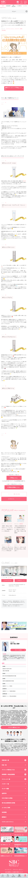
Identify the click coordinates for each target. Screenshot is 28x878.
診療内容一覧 (5, 760)
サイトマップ (8, 869)
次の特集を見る (11, 498)
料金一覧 (4, 765)
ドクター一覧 (5, 784)
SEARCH (21, 3)
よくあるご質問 (6, 807)
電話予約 (13, 876)
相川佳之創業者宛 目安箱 (8, 803)
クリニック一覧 (6, 779)
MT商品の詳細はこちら (13, 487)
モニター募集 (5, 788)
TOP (3, 5)
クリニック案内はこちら (8, 769)
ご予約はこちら (13, 477)
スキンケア (17, 28)
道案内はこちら (21, 580)
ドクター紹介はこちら (14, 727)
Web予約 (19, 876)
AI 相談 (18, 3)
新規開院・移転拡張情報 (8, 774)
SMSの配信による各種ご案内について (14, 872)
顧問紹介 (4, 817)
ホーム (2, 876)
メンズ (24, 5)
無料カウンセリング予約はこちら (13, 88)
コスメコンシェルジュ (10, 28)
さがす (8, 876)
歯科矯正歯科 (13, 6)
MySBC (25, 876)
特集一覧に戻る (17, 494)
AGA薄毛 (19, 5)
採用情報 (4, 812)
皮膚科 (21, 28)
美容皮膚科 (8, 5)
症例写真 (4, 793)
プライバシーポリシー (18, 869)
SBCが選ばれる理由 (7, 798)
